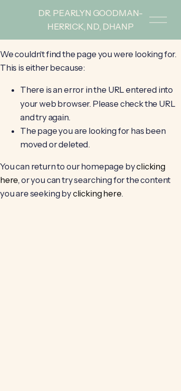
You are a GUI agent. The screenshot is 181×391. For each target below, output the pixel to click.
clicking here (97, 193)
